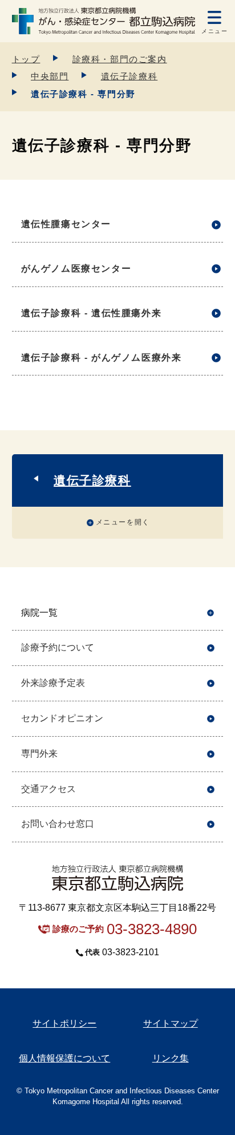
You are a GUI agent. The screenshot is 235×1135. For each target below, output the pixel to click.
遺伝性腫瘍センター (66, 224)
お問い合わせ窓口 (57, 824)
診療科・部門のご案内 (119, 59)
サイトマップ (170, 1023)
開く (210, 613)
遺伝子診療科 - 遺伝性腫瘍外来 (91, 313)
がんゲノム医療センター (76, 268)
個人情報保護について (64, 1058)
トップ (26, 59)
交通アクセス (48, 789)
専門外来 (39, 753)
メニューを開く (123, 522)
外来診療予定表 (53, 683)
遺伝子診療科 (129, 76)
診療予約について (57, 647)
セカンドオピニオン (62, 718)
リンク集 (170, 1058)
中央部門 (49, 76)
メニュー (214, 31)
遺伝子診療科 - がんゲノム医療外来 (101, 357)
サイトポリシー (64, 1023)
